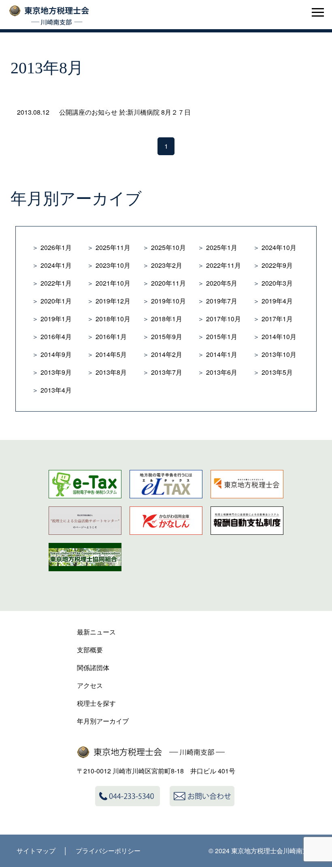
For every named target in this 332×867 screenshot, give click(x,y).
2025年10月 (168, 247)
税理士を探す (96, 703)
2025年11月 (113, 247)
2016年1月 (111, 336)
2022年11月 (223, 265)
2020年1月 (56, 300)
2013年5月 (277, 372)
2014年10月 (279, 336)
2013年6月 (221, 372)
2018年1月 (166, 318)
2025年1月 (221, 247)
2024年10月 (279, 247)
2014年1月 (221, 354)
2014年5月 (111, 354)
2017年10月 (223, 318)
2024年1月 (56, 265)
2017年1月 (277, 318)
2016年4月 (56, 336)
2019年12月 (113, 300)
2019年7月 (221, 300)
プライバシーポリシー (108, 850)
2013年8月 (111, 372)
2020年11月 (168, 283)
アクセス (90, 685)
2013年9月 (56, 372)
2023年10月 (113, 265)
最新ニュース (96, 631)
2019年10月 (168, 300)
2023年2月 (166, 265)
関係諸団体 (93, 667)
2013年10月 (279, 354)
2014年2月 (166, 354)
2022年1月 (56, 283)
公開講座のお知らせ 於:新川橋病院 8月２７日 (125, 112)
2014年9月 (56, 354)
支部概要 (90, 649)
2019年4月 (277, 300)
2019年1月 (56, 318)
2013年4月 (56, 390)
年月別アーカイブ (103, 721)
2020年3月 (277, 283)
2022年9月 (277, 265)
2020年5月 (221, 283)
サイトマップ (36, 850)
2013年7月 (166, 372)
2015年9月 (166, 336)
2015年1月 (221, 336)
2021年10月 (113, 283)
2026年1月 (56, 247)
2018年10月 (113, 318)
